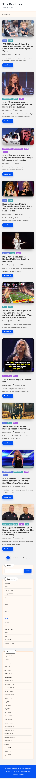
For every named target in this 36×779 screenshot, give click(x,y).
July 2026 (7, 659)
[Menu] (33, 5)
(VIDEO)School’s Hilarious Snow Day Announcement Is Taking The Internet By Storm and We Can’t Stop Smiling (18, 531)
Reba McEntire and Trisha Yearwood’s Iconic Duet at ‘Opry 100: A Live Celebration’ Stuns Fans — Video (17, 207)
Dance (6, 586)
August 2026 (8, 656)
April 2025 (7, 712)
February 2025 (8, 719)
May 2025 (7, 709)
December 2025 (9, 684)
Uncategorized (8, 629)
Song (4, 40)
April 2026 (7, 670)
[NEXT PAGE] (28, 557)
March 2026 (8, 673)
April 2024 (7, 755)
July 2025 (7, 702)
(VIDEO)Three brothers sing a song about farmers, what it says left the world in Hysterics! (17, 157)
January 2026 (8, 680)
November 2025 (9, 687)
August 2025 (8, 698)
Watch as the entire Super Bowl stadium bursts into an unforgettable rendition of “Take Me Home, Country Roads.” (17, 314)
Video (10, 40)
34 (23, 557)
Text (5, 625)
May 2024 (7, 751)
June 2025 (7, 705)
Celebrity (6, 253)
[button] (28, 557)
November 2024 (9, 730)
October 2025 (8, 691)
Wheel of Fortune (9, 643)
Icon (4, 376)
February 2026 (8, 677)
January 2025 (8, 723)
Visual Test (7, 639)
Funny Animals (8, 594)
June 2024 (7, 748)
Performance (18, 148)
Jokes (6, 601)
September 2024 (9, 737)
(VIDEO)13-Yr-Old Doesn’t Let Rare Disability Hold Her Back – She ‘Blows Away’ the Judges (16, 480)
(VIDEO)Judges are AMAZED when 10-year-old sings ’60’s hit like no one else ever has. (17, 104)
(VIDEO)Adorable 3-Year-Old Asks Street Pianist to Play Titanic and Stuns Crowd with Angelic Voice (17, 47)
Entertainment (7, 98)
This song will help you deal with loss (17, 380)
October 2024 (8, 733)
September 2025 (9, 694)
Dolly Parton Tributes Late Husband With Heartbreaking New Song (15, 259)
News (6, 604)
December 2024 (9, 726)
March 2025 (8, 716)
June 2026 (7, 663)
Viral (27, 524)
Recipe (6, 615)
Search (9, 565)
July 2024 (7, 744)
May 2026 (7, 666)
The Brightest (13, 4)
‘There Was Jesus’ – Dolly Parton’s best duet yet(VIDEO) (16, 427)
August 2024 (8, 740)
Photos (6, 611)
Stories (6, 622)
